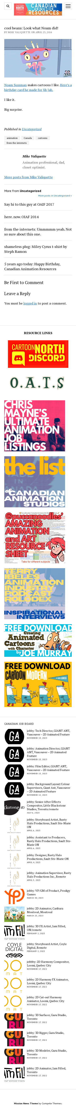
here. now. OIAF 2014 (21, 216)
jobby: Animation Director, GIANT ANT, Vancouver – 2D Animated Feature (48, 752)
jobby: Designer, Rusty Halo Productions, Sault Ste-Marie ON (48, 857)
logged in (30, 303)
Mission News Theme (26, 1103)
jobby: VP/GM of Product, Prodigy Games (48, 892)
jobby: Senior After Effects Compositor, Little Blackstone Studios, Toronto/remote (46, 805)
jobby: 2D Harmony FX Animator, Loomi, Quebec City (48, 981)
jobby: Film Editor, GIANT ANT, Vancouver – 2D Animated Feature (48, 768)
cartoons (42, 137)
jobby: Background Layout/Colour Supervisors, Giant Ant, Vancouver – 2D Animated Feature (48, 787)
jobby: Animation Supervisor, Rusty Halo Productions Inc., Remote (49, 874)
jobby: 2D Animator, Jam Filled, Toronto (46, 1070)
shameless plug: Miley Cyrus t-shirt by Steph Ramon (35, 249)
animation (12, 137)
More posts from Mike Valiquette (28, 177)
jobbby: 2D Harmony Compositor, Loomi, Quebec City (48, 963)
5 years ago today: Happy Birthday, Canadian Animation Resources (32, 266)
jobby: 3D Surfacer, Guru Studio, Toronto (46, 1017)
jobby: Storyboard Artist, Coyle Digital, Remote (47, 945)
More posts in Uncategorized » (55, 195)
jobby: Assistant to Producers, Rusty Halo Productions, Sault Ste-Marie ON (49, 841)
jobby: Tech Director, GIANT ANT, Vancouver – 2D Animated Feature (48, 732)
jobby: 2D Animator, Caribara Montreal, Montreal (45, 910)
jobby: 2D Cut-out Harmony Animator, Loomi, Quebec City (45, 999)
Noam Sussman (15, 85)
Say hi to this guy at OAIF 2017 (29, 204)
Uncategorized (32, 129)
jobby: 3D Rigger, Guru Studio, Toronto (45, 1034)
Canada (28, 137)
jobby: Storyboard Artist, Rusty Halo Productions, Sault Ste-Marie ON (49, 823)
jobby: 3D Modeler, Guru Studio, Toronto (47, 1052)
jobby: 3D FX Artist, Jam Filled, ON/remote (46, 928)
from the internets (17, 142)
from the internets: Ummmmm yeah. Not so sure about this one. (38, 232)
